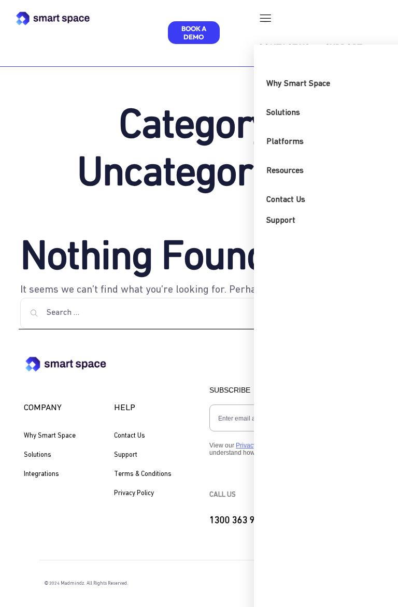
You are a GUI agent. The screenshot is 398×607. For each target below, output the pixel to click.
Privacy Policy (134, 493)
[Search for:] (199, 313)
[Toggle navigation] (265, 20)
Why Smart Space (50, 435)
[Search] (34, 313)
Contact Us (129, 435)
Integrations (41, 474)
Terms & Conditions (143, 474)
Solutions (37, 455)
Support (125, 455)
